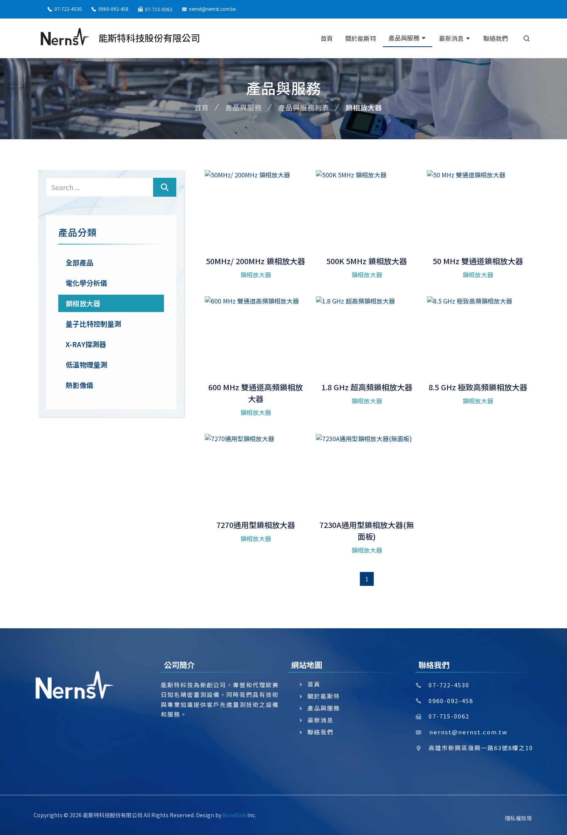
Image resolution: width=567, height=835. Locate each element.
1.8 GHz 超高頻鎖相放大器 (366, 387)
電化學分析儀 (86, 283)
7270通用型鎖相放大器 (255, 524)
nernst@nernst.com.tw (212, 8)
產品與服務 (243, 107)
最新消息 (320, 720)
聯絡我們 (320, 732)
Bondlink (234, 815)
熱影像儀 (79, 385)
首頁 (201, 107)
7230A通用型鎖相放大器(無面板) (366, 530)
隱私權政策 (518, 818)
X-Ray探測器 (86, 344)
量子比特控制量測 (93, 324)
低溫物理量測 (86, 364)
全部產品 (79, 262)
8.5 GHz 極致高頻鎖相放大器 (478, 387)
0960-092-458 (112, 8)
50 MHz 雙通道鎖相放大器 (478, 261)
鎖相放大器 (83, 303)
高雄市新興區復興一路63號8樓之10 (481, 748)
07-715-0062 (158, 9)
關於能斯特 (323, 696)
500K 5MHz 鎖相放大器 (366, 261)
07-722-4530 (67, 8)
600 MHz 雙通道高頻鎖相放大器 (255, 392)
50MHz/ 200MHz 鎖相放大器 (255, 261)
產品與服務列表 (303, 107)
